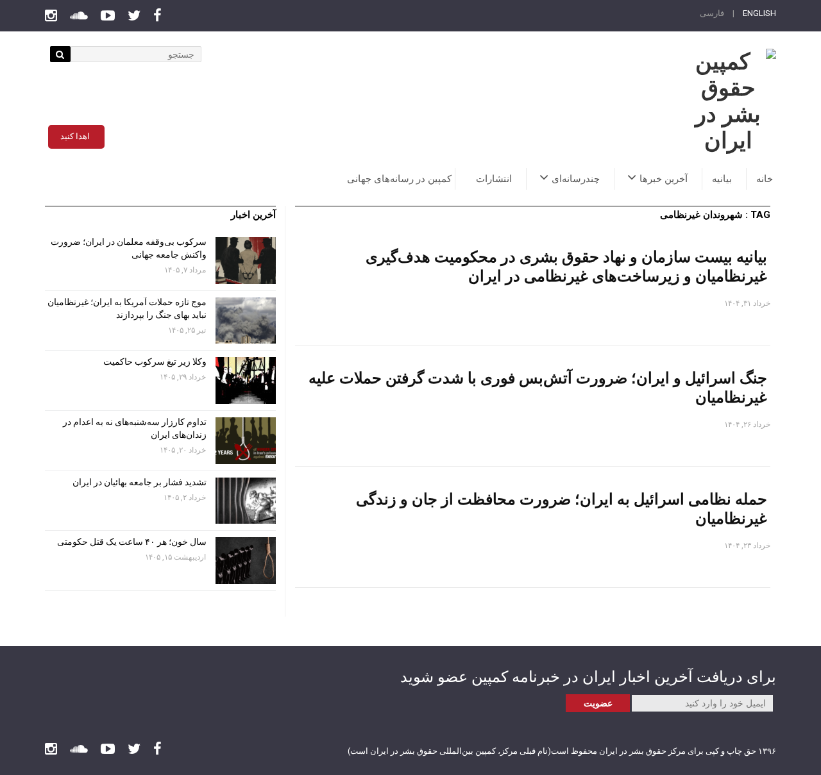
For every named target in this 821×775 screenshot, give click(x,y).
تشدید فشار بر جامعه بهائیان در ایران (139, 482)
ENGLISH (759, 13)
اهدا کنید (75, 136)
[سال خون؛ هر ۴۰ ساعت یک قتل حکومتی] (246, 560)
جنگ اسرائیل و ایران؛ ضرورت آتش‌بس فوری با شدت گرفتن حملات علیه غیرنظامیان (538, 387)
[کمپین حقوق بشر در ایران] (728, 101)
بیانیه (722, 179)
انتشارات (494, 179)
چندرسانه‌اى (576, 179)
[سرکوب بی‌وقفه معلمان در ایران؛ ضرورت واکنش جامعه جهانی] (246, 260)
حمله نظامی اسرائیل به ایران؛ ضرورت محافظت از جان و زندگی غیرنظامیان (561, 508)
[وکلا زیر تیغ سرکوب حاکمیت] (246, 380)
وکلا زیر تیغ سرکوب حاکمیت (154, 361)
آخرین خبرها (663, 179)
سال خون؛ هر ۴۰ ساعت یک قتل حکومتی (132, 542)
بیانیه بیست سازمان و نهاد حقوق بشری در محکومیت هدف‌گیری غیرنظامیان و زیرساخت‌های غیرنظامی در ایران (566, 266)
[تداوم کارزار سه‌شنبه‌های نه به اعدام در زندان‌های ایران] (246, 440)
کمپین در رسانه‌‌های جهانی (399, 179)
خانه (764, 179)
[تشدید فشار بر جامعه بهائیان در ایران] (246, 501)
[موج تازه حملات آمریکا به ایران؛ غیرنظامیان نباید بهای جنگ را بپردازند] (246, 320)
